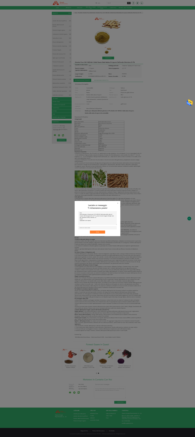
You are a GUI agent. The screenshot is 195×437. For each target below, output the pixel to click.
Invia (97, 232)
